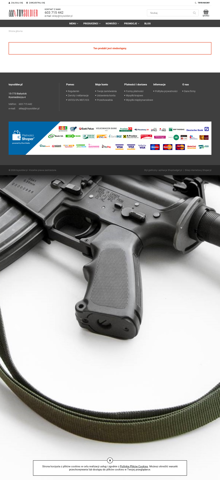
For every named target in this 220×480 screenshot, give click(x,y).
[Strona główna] (23, 13)
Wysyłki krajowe (134, 95)
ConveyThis (7, 176)
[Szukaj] (194, 12)
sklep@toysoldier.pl (62, 16)
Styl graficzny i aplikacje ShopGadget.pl (163, 170)
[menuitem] (74, 23)
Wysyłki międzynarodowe (139, 100)
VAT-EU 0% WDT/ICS (78, 100)
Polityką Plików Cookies (134, 466)
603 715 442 (54, 12)
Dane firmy (190, 91)
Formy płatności (134, 91)
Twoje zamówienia (107, 91)
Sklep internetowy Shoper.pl (198, 170)
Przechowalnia (105, 100)
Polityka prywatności (166, 91)
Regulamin (73, 91)
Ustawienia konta (106, 95)
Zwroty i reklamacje (78, 95)
